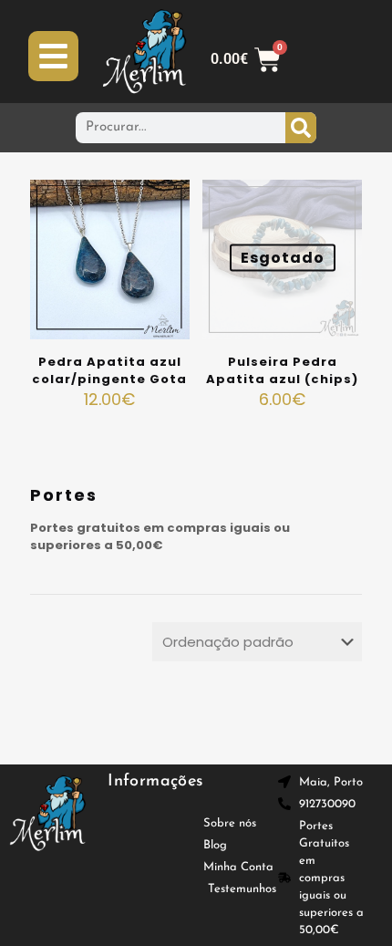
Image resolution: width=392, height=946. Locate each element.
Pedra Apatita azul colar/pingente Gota (109, 370)
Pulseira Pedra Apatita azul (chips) (282, 370)
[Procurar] (300, 127)
